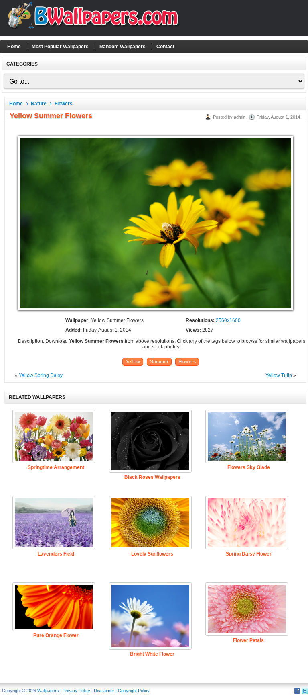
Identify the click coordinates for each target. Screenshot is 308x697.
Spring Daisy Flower (249, 554)
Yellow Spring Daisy (41, 375)
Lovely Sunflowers (152, 554)
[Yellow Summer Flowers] (155, 311)
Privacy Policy (76, 690)
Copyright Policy (134, 690)
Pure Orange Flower (56, 635)
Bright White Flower (152, 654)
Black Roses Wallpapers (152, 477)
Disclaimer (104, 690)
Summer (159, 362)
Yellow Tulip (278, 375)
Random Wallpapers (122, 46)
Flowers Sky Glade (248, 467)
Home (14, 46)
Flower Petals (248, 640)
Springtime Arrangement (56, 467)
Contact (165, 46)
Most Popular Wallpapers (60, 46)
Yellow (133, 362)
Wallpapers (48, 690)
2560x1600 (228, 320)
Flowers (64, 104)
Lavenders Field (56, 554)
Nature (39, 104)
